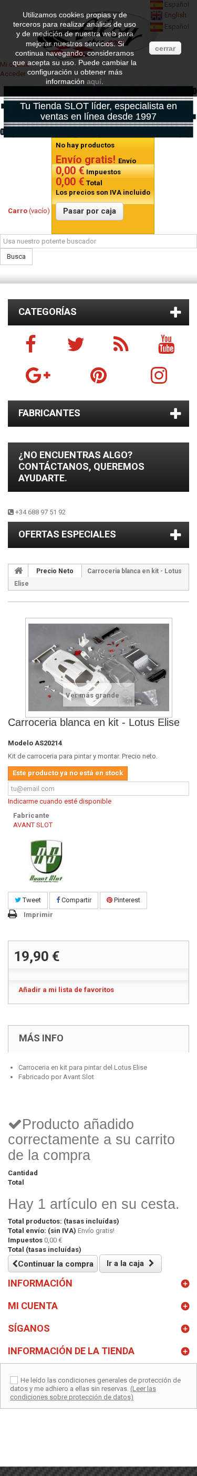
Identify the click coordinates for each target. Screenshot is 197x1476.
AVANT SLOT (33, 825)
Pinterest (126, 900)
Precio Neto (55, 571)
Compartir (75, 900)
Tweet (31, 900)
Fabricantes (49, 412)
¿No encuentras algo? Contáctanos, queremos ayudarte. (81, 466)
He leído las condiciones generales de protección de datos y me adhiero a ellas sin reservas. (95, 1384)
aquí (94, 81)
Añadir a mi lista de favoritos (66, 990)
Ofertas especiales (67, 534)
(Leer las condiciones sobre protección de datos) (83, 1393)
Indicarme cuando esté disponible (59, 801)
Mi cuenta (33, 1305)
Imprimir (38, 915)
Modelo (20, 743)
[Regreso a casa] (18, 570)
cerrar (165, 48)
